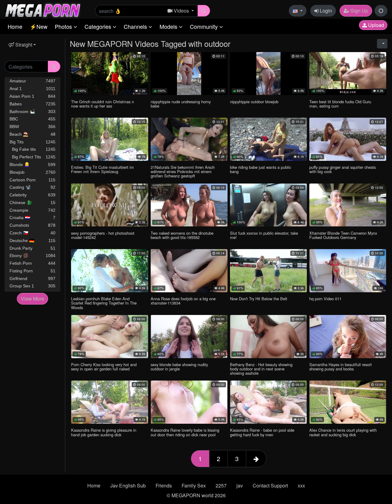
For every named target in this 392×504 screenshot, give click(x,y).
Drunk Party (32, 248)
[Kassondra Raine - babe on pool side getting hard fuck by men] (268, 402)
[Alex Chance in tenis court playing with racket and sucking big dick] (347, 402)
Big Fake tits (32, 149)
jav (239, 485)
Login (325, 10)
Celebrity (32, 194)
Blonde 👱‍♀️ (32, 164)
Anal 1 (32, 88)
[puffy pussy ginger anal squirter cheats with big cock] (347, 139)
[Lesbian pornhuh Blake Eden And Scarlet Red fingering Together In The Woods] (109, 270)
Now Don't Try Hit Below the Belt (258, 298)
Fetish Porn (32, 263)
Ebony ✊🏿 (32, 255)
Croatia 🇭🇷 (32, 217)
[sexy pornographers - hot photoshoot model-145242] (109, 205)
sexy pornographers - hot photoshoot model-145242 (102, 235)
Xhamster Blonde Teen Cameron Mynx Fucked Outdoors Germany (343, 235)
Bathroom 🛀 (32, 111)
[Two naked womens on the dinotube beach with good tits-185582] (189, 205)
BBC (32, 118)
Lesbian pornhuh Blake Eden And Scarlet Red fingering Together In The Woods (104, 303)
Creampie (32, 210)
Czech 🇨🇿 (32, 232)
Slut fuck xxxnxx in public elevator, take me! (264, 235)
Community (204, 26)
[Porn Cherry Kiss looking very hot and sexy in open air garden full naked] (109, 336)
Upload (375, 24)
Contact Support (270, 485)
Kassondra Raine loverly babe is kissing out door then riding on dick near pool (185, 432)
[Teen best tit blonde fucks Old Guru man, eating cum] (347, 73)
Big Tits (32, 141)
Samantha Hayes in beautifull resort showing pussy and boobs (340, 367)
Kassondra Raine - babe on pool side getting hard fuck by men (262, 432)
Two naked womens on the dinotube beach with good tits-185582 (182, 235)
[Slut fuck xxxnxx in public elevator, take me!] (268, 205)
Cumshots (32, 225)
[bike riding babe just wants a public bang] (268, 139)
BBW (32, 126)
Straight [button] (23, 44)
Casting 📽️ (32, 187)
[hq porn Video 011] (347, 270)
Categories (99, 26)
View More (32, 298)
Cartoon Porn (32, 179)
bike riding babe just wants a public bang (260, 169)
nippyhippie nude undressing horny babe (181, 104)
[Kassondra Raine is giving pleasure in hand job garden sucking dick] (109, 402)
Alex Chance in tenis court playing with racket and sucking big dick (343, 432)
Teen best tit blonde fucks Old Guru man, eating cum (340, 104)
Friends (164, 485)
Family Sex (194, 485)
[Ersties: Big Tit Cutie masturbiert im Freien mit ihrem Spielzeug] (109, 139)
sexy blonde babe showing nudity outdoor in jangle (179, 367)
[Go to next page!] (256, 458)
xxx (301, 485)
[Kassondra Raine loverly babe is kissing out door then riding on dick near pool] (189, 402)
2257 (221, 485)
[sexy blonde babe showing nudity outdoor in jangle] (189, 336)
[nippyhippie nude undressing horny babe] (189, 73)
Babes (32, 103)
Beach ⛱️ (32, 134)
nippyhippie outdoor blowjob (254, 101)
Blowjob (32, 172)
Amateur (32, 80)
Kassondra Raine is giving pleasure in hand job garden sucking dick (103, 432)
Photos (64, 26)
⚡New (38, 26)
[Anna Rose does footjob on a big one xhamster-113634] (189, 270)
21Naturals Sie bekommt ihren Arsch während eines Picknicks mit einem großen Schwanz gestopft (183, 171)
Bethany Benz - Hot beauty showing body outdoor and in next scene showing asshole (261, 369)
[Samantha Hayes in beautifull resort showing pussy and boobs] (347, 336)
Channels (136, 26)
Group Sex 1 (32, 285)
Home (15, 26)
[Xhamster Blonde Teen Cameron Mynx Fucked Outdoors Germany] (347, 205)
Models (169, 26)
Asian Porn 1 (32, 96)
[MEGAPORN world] (42, 9)
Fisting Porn (32, 270)
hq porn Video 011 (325, 298)
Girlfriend (32, 278)
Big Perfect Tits (32, 156)
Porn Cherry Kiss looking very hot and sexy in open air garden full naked (104, 367)
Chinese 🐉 (32, 202)
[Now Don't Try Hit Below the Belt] (268, 270)
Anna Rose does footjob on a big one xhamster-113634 (183, 301)
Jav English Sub (128, 485)
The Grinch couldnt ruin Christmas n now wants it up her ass (102, 104)
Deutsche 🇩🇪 (32, 240)
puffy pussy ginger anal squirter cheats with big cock (342, 169)
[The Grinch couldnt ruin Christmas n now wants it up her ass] (109, 73)
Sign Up (358, 10)
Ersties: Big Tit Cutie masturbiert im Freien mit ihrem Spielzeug (102, 169)
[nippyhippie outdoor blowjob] (268, 73)
